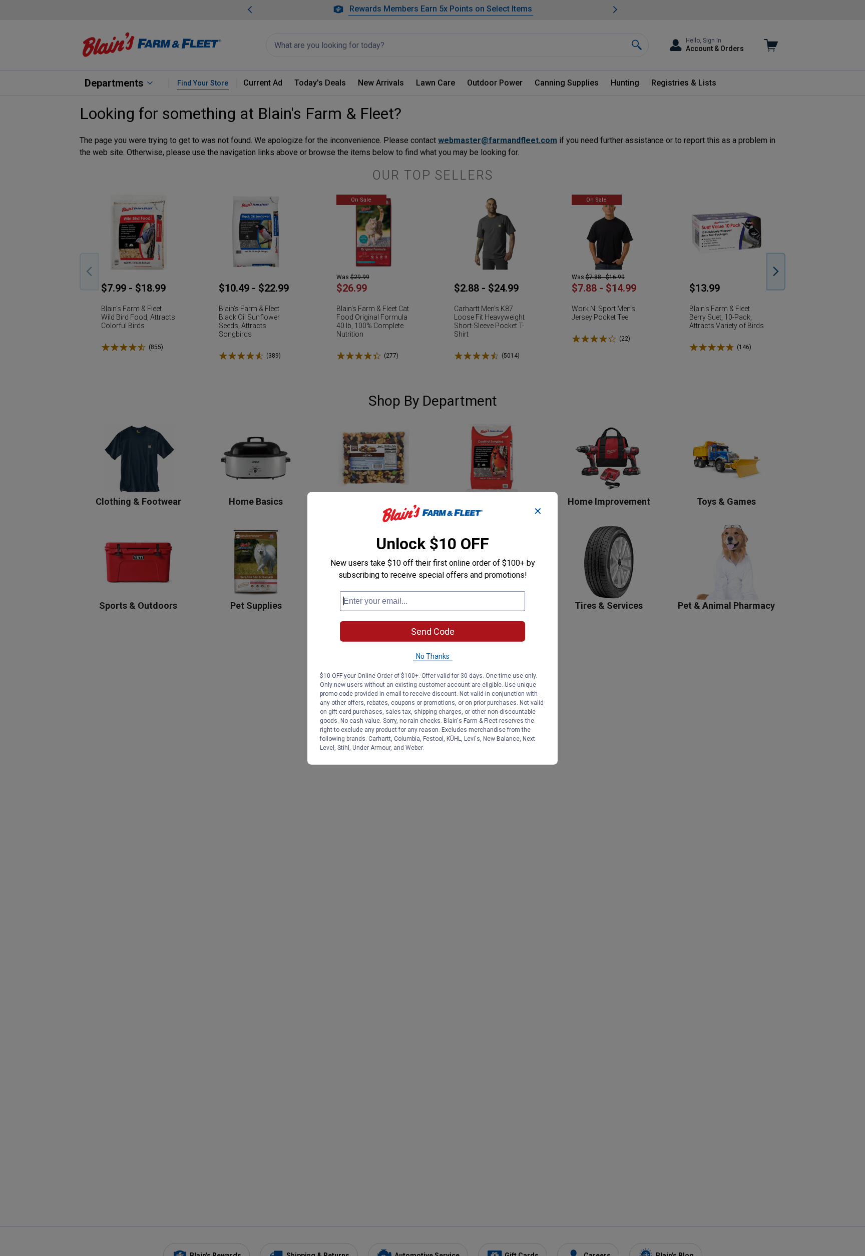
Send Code (433, 631)
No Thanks (433, 656)
